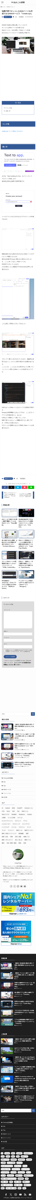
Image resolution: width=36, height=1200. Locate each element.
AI (17, 478)
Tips (4, 785)
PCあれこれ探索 (18, 2)
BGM (13, 808)
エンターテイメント (7, 820)
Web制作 (21, 16)
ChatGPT (19, 808)
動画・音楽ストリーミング (9, 833)
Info (4, 782)
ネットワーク (26, 824)
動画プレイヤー (29, 830)
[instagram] (18, 886)
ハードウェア (5, 827)
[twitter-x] (14, 886)
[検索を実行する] (33, 714)
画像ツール (27, 836)
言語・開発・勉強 (11, 843)
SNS (13, 811)
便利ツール (19, 830)
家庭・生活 (5, 836)
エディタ (20, 817)
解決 (3, 843)
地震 (27, 833)
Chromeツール (29, 808)
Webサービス (7, 16)
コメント (7, 610)
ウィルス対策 (11, 817)
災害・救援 (18, 836)
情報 (11, 836)
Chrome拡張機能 (8, 778)
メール (6, 637)
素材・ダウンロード (7, 840)
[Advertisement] (18, 77)
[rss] (25, 1194)
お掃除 (4, 817)
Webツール (25, 811)
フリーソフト (7, 793)
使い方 (8, 111)
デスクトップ (16, 824)
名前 (6, 631)
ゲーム (25, 820)
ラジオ (4, 830)
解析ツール (28, 840)
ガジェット (18, 820)
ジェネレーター (6, 824)
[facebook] (11, 886)
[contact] (25, 886)
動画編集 (21, 833)
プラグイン (22, 827)
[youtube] (21, 886)
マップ (29, 827)
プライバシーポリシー (26, 1197)
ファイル (14, 827)
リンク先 (9, 108)
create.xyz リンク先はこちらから (12, 131)
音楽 (25, 843)
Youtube (29, 814)
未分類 (5, 797)
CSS (3, 811)
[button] (5, 487)
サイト (5, 644)
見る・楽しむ (18, 840)
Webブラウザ (5, 814)
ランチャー (11, 830)
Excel (8, 811)
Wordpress (22, 814)
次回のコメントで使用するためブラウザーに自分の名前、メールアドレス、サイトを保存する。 (19, 650)
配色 (20, 843)
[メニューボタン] (2, 2)
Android (7, 808)
